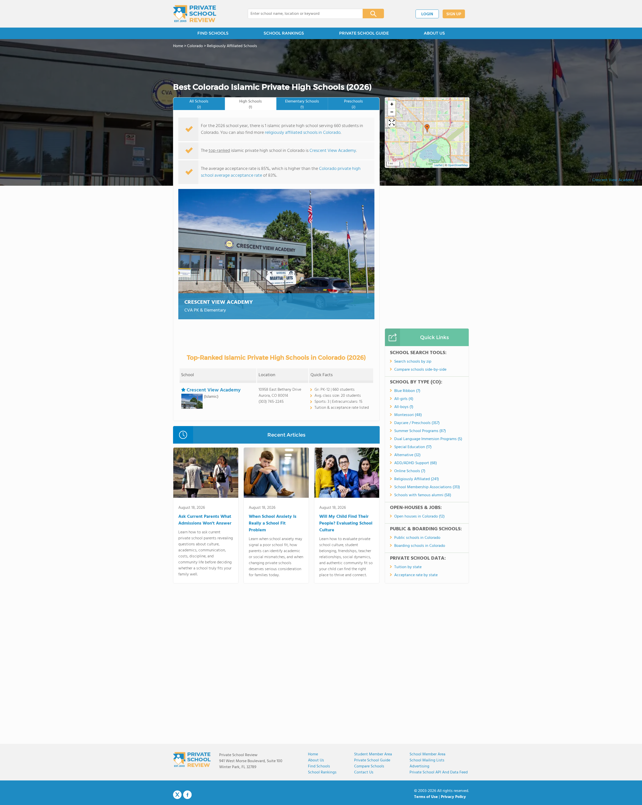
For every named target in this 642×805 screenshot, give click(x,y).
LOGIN (427, 14)
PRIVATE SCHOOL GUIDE (364, 33)
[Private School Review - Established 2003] (194, 14)
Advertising (419, 766)
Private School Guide (372, 760)
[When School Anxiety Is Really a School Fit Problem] (276, 474)
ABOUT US (434, 33)
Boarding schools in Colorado (419, 546)
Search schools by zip (412, 362)
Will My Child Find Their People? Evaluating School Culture (345, 523)
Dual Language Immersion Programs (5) (428, 439)
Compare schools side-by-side (420, 370)
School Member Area (427, 754)
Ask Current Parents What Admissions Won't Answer (204, 520)
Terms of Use (426, 797)
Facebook (187, 794)
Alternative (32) (407, 455)
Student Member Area (373, 754)
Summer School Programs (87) (420, 431)
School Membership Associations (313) (427, 487)
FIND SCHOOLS (212, 33)
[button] (427, 128)
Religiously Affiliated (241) (416, 479)
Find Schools (319, 766)
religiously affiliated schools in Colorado (303, 132)
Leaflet (438, 165)
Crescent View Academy (613, 180)
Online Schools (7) (409, 471)
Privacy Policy (453, 797)
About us (316, 760)
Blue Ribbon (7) (407, 391)
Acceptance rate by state (416, 575)
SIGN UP (453, 14)
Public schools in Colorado (417, 538)
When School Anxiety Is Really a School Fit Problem (272, 523)
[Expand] (391, 123)
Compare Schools (369, 766)
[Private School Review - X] (177, 794)
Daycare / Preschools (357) (417, 423)
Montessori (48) (408, 415)
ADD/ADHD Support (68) (415, 463)
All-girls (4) (403, 399)
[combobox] (302, 14)
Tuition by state (408, 567)
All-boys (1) (403, 407)
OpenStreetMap (458, 165)
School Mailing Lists (427, 760)
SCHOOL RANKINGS (284, 33)
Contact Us (363, 772)
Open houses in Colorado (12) (419, 517)
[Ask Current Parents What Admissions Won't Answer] (205, 474)
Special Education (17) (413, 447)
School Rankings (322, 772)
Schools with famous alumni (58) (422, 495)
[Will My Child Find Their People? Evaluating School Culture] (346, 474)
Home (313, 754)
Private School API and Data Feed (439, 772)
